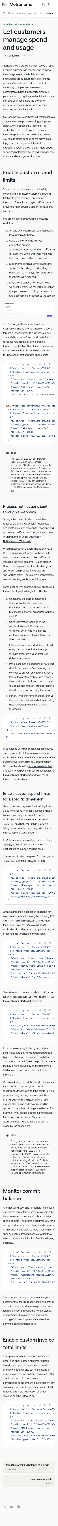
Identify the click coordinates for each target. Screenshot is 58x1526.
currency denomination (38, 474)
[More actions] (54, 4)
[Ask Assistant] (50, 364)
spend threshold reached (22, 1356)
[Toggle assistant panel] (49, 4)
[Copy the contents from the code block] (45, 364)
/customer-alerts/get (40, 766)
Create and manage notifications (21, 156)
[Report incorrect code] (40, 364)
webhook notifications (33, 579)
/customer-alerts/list (19, 774)
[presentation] (29, 402)
